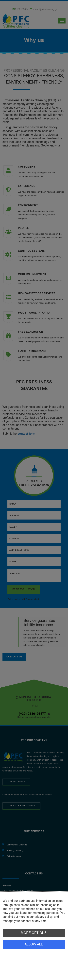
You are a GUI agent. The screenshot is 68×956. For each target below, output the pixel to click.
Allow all (34, 944)
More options (34, 933)
